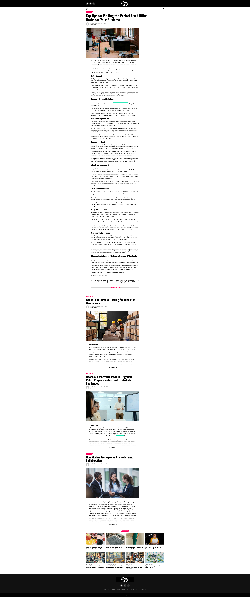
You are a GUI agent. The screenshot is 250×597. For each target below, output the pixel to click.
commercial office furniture (120, 102)
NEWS (108, 9)
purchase (132, 148)
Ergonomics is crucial (96, 121)
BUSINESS (113, 9)
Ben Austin (93, 24)
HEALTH (118, 9)
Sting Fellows (94, 307)
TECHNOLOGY (132, 9)
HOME (104, 9)
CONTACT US (144, 9)
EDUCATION (123, 9)
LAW (128, 9)
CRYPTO (138, 9)
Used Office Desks (103, 275)
